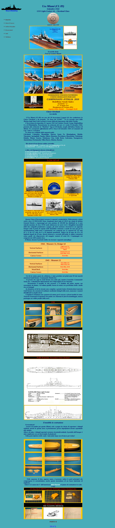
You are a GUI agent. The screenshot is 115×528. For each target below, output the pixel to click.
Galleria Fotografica (10, 26)
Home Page (8, 19)
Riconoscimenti (9, 30)
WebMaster (8, 37)
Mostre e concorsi (9, 23)
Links (6, 33)
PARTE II (53, 522)
